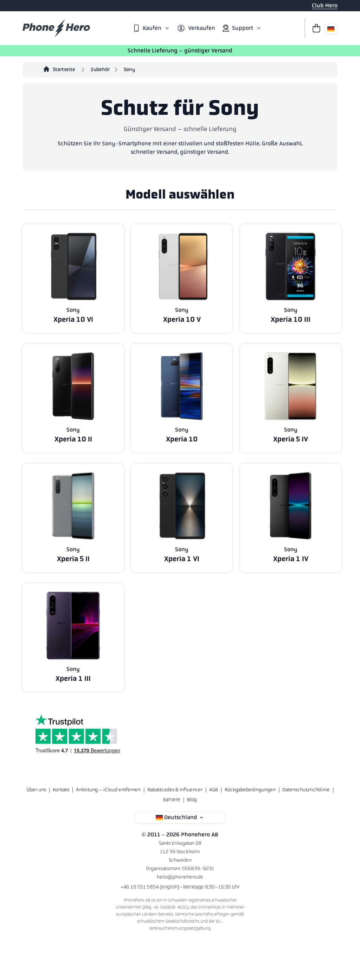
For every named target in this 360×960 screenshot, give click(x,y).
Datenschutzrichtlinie (306, 789)
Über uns (36, 789)
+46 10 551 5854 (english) (150, 887)
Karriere (171, 799)
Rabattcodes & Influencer (174, 789)
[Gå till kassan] (314, 28)
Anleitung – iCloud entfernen (108, 789)
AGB (213, 789)
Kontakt (61, 789)
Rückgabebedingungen (250, 789)
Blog (192, 799)
